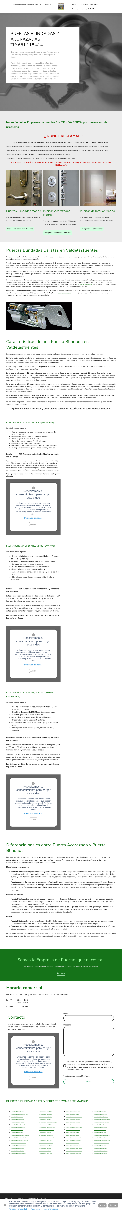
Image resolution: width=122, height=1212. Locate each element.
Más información (51, 1209)
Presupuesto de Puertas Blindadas (20, 229)
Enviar (88, 1081)
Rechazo (113, 1205)
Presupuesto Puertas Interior (91, 229)
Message (67, 1025)
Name (66, 1013)
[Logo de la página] (61, 6)
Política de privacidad (33, 518)
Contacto (61, 973)
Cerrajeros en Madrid (84, 284)
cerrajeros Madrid (64, 293)
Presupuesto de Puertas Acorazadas (57, 232)
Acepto (33, 524)
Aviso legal (35, 1209)
